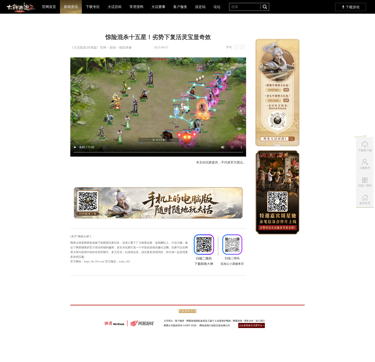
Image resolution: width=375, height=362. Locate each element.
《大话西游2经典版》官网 (88, 47)
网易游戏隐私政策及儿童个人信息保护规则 (208, 320)
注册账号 (364, 167)
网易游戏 (237, 320)
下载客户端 (365, 150)
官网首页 (49, 7)
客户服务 (180, 7)
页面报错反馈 (187, 311)
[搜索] (265, 6)
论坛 (217, 7)
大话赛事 (158, 7)
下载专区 (93, 7)
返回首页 (364, 203)
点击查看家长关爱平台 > (251, 325)
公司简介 (168, 320)
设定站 (200, 7)
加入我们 (260, 320)
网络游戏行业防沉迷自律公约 (214, 325)
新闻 (113, 47)
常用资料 (136, 7)
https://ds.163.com (94, 261)
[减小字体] (237, 47)
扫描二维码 (365, 187)
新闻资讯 (71, 7)
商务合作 (249, 320)
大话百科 (115, 7)
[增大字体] (242, 47)
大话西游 (21, 8)
